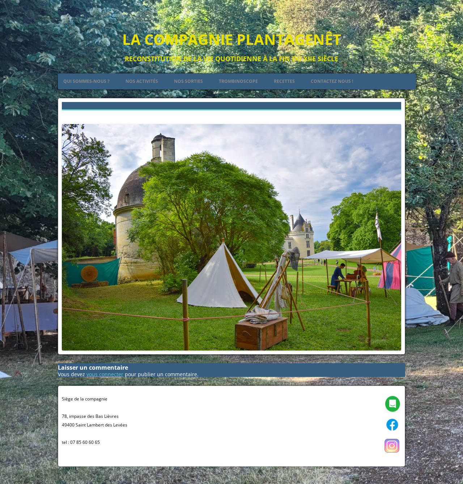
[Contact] (392, 411)
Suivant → (389, 115)
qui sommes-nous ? (86, 81)
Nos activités (142, 81)
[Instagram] (392, 453)
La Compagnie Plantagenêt (231, 39)
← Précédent (77, 115)
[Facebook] (392, 432)
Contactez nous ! (332, 81)
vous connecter (104, 374)
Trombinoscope (238, 81)
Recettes (284, 81)
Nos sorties (188, 81)
